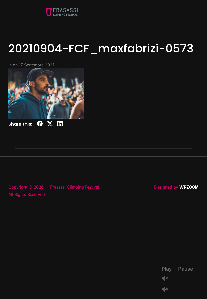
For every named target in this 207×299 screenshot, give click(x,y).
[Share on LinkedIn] (60, 124)
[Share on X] (50, 124)
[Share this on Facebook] (40, 124)
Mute (167, 289)
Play (167, 269)
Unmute (167, 278)
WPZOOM (189, 187)
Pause (185, 269)
